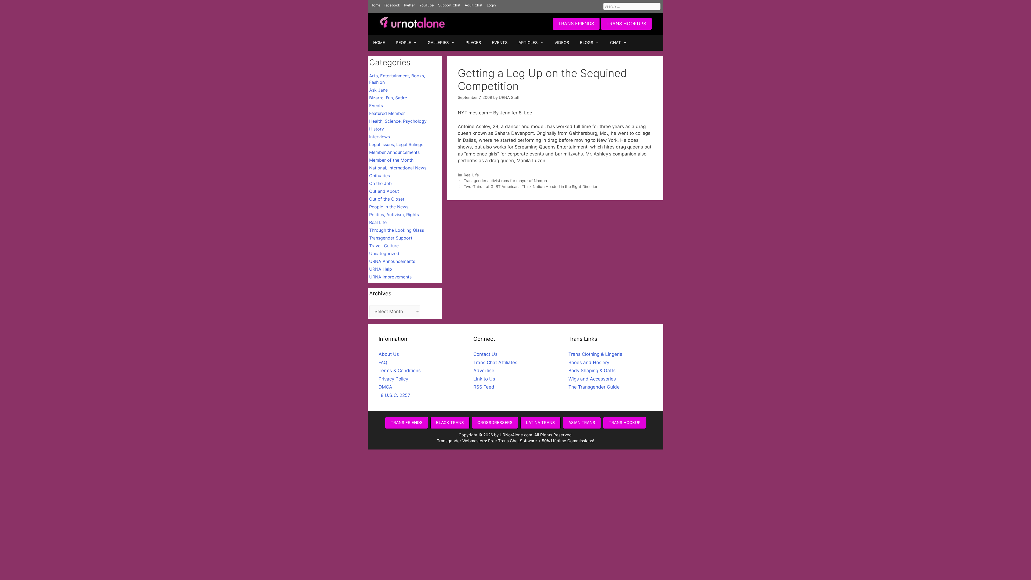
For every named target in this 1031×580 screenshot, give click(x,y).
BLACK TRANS (450, 422)
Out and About (384, 191)
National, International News (397, 168)
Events (376, 105)
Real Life (471, 175)
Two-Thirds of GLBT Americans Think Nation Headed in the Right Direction (531, 186)
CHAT (615, 42)
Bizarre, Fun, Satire (388, 97)
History (376, 129)
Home (375, 5)
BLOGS (586, 42)
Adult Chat (473, 5)
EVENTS (500, 42)
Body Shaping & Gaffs (592, 370)
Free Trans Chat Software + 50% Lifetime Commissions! (541, 440)
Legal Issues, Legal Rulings (396, 144)
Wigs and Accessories (592, 379)
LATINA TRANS (540, 422)
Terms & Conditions (400, 370)
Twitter (409, 5)
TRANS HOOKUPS (626, 23)
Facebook (392, 5)
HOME (379, 42)
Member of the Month (391, 160)
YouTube (426, 5)
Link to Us (484, 379)
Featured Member (387, 113)
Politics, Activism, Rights (394, 214)
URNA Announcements (392, 261)
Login (491, 5)
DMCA (385, 387)
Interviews (379, 136)
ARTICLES (528, 42)
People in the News (388, 206)
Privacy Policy (393, 379)
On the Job (380, 183)
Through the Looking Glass (396, 230)
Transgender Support (390, 238)
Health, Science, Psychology (398, 121)
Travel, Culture (384, 245)
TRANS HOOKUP (625, 422)
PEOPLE (403, 42)
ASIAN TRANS (581, 422)
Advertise (483, 370)
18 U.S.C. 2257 (394, 395)
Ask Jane (378, 90)
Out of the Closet (386, 199)
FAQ (383, 362)
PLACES (473, 42)
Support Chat (449, 5)
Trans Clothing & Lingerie (595, 354)
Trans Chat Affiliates (495, 362)
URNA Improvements (390, 277)
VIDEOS (561, 42)
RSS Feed (483, 387)
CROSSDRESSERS (495, 422)
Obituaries (379, 175)
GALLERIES (438, 42)
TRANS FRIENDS (576, 23)
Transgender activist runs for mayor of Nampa (505, 180)
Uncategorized (384, 253)
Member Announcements (394, 152)
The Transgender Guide (594, 387)
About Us (389, 354)
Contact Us (485, 354)
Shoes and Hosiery (588, 362)
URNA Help (380, 269)
